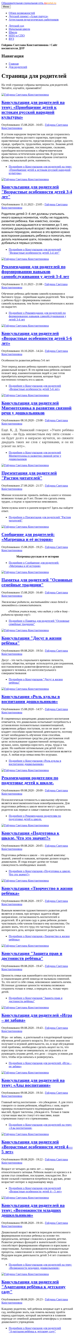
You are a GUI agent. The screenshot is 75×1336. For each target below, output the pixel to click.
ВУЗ (11, 38)
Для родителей (18, 67)
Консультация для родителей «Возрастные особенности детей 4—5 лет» (37, 1147)
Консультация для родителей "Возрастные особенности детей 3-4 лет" (36, 191)
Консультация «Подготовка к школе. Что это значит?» (30, 835)
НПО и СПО (17, 35)
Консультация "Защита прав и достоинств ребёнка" (31, 956)
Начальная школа (19, 29)
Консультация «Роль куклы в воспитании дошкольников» (30, 699)
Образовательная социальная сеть (28, 3)
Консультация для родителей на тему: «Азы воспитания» (33, 1083)
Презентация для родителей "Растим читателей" (29, 475)
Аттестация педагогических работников (34, 19)
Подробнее (40, 170)
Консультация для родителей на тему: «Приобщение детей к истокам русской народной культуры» (33, 109)
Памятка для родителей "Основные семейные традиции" (36, 582)
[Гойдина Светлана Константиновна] (25, 94)
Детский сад (16, 25)
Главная (14, 63)
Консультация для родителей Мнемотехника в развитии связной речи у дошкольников (36, 408)
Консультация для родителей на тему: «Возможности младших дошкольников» (33, 1210)
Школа (13, 32)
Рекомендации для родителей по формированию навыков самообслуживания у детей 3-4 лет (35, 271)
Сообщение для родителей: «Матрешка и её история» (28, 537)
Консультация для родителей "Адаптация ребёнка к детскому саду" (33, 1286)
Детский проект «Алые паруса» (28, 16)
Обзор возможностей (22, 13)
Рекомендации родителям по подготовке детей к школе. (29, 780)
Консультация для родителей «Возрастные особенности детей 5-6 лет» (36, 338)
